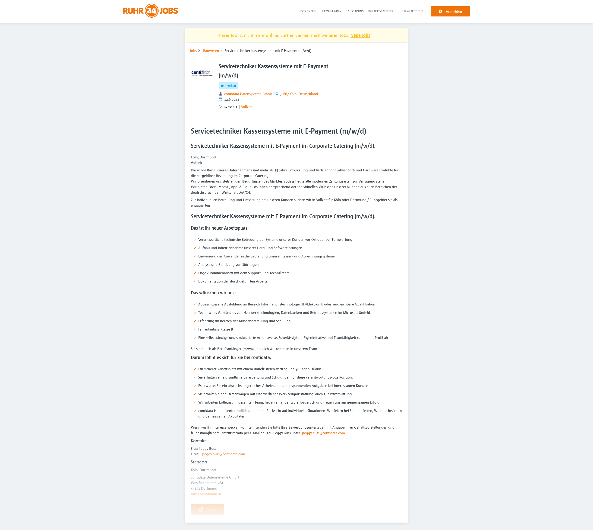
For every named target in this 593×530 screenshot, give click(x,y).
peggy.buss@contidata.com (323, 432)
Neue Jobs (360, 35)
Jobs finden (307, 11)
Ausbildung (356, 11)
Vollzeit (246, 106)
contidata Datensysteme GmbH (248, 93)
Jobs (193, 50)
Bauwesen (211, 50)
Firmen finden (331, 11)
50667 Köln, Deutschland (299, 93)
